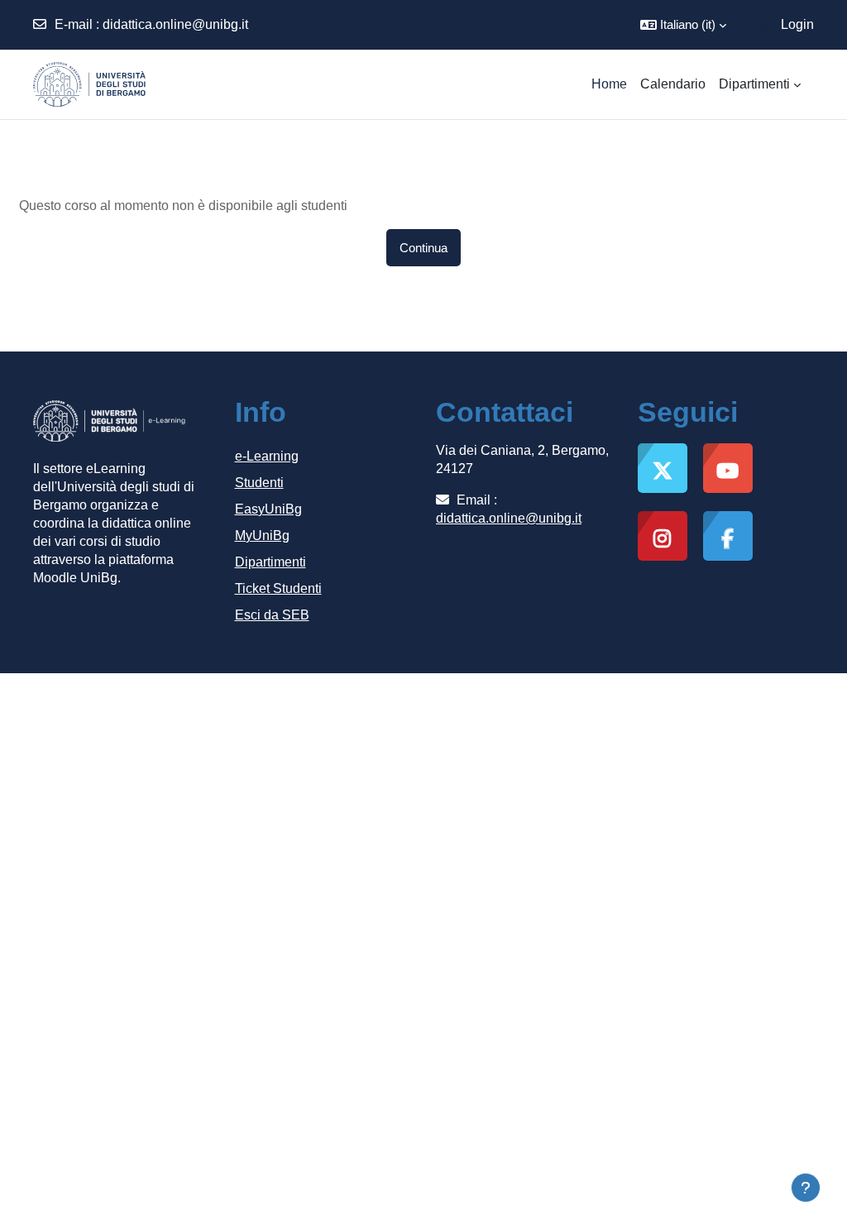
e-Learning (267, 456)
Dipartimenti (270, 562)
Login (797, 24)
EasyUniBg (268, 509)
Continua (423, 248)
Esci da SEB (272, 615)
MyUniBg (262, 535)
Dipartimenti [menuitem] (754, 84)
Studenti (259, 483)
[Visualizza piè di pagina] (806, 1188)
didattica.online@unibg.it (175, 24)
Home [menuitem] (609, 84)
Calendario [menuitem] (673, 84)
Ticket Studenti (278, 588)
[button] (683, 25)
